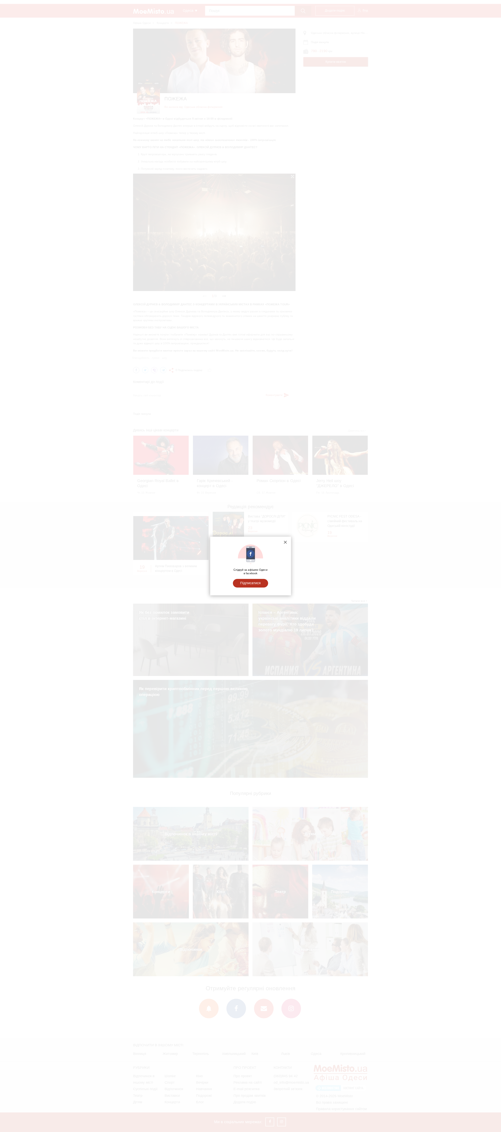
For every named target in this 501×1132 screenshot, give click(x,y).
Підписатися (250, 583)
